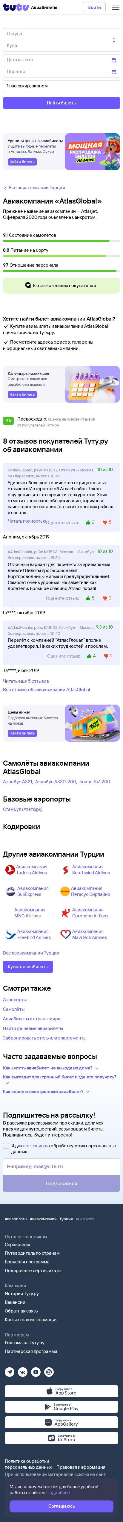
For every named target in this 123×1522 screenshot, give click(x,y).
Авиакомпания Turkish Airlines (31, 869)
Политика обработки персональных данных (28, 1464)
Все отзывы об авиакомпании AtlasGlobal (46, 689)
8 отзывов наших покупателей (64, 285)
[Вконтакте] (22, 1370)
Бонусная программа (27, 1262)
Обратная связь (21, 1311)
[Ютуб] (36, 1370)
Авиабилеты (16, 1218)
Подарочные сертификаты (33, 1270)
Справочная (17, 1244)
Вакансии (15, 1302)
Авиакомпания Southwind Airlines (91, 869)
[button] (9, 422)
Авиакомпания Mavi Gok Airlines (89, 934)
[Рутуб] (49, 1370)
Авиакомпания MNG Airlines (30, 913)
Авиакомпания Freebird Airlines (34, 934)
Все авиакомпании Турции (31, 953)
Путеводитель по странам (32, 1253)
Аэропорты (15, 999)
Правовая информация (80, 1467)
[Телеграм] (9, 1370)
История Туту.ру (22, 1293)
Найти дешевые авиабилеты (33, 1028)
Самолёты (13, 1009)
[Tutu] (16, 7)
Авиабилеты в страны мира (31, 1019)
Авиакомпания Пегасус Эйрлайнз (90, 891)
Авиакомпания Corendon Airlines (90, 913)
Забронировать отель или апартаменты (44, 1038)
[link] (22, 162)
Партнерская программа (31, 1351)
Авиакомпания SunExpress (33, 891)
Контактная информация (31, 1319)
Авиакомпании (43, 1218)
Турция (66, 1218)
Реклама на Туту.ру (24, 1342)
